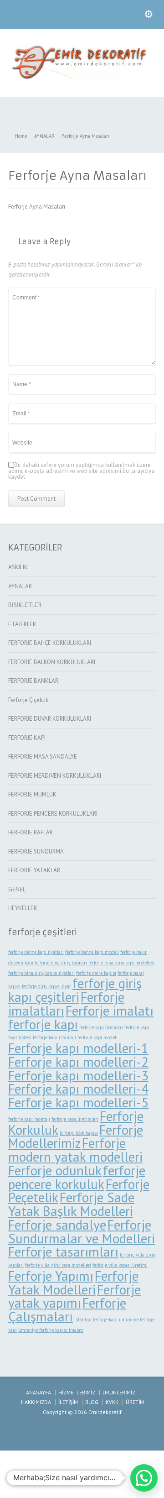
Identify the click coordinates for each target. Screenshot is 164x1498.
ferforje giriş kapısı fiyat (46, 986)
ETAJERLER (22, 624)
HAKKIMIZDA (36, 1401)
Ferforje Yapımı (50, 1275)
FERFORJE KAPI (27, 738)
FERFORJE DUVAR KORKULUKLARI (49, 719)
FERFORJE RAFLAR (30, 832)
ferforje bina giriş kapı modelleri (121, 962)
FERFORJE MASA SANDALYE (42, 756)
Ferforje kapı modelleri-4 (78, 1088)
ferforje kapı (43, 1024)
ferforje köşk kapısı (79, 1133)
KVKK (112, 1401)
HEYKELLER (22, 908)
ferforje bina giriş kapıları (61, 962)
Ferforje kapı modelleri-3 (78, 1075)
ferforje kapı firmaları (101, 1027)
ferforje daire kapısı (96, 973)
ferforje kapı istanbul (54, 1037)
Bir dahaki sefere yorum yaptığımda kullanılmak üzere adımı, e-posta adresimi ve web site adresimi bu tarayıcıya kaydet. (81, 471)
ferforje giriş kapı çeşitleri (75, 990)
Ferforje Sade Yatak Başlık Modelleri (71, 1204)
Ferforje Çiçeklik (28, 700)
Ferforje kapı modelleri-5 (78, 1102)
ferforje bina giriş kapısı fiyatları (41, 973)
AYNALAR (20, 586)
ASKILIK (18, 567)
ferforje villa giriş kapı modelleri (58, 1265)
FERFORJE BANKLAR (33, 681)
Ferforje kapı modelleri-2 (78, 1061)
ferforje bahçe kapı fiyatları (36, 952)
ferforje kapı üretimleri (74, 1119)
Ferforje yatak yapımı (74, 1296)
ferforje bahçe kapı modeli (92, 952)
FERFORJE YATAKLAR (34, 870)
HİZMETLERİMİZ (76, 1392)
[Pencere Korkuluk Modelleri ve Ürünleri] (82, 77)
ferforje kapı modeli (97, 1037)
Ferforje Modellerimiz (75, 1136)
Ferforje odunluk (55, 1170)
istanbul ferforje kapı (96, 1319)
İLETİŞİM (68, 1401)
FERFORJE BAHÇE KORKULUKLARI (49, 643)
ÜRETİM (135, 1401)
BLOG (91, 1401)
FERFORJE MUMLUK (32, 794)
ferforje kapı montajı (29, 1119)
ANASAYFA (38, 1392)
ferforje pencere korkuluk (76, 1177)
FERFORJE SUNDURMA (36, 851)
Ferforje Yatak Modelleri (73, 1282)
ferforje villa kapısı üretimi (120, 1265)
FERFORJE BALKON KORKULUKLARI (51, 662)
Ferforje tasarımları (63, 1251)
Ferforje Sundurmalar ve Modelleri (81, 1231)
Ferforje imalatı (110, 1010)
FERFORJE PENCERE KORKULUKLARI (52, 813)
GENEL (17, 889)
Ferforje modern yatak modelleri (75, 1149)
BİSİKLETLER (24, 605)
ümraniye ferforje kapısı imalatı (50, 1330)
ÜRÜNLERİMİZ (118, 1392)
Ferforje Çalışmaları (67, 1309)
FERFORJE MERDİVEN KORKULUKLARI (54, 776)
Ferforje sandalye (57, 1224)
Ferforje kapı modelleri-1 (78, 1048)
